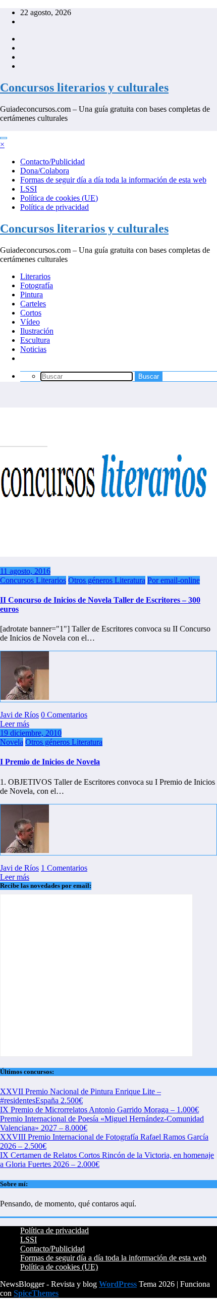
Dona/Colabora (44, 170)
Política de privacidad (54, 207)
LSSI (28, 189)
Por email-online (173, 580)
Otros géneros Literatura (106, 580)
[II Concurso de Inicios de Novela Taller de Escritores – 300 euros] (108, 554)
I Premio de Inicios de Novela (50, 761)
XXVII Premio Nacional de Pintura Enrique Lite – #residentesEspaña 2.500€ (80, 1096)
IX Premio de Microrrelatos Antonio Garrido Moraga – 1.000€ (99, 1109)
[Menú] (3, 138)
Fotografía (36, 285)
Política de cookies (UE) (59, 198)
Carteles (33, 303)
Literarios (35, 276)
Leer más (14, 723)
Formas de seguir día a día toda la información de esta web (113, 179)
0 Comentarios (64, 714)
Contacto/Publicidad (52, 161)
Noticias (33, 349)
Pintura (31, 294)
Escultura (35, 340)
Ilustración (36, 331)
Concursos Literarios (33, 580)
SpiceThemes (36, 1293)
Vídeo (30, 322)
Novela (11, 742)
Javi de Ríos (19, 714)
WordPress (118, 1284)
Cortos (30, 312)
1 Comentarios (64, 868)
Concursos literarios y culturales (84, 87)
